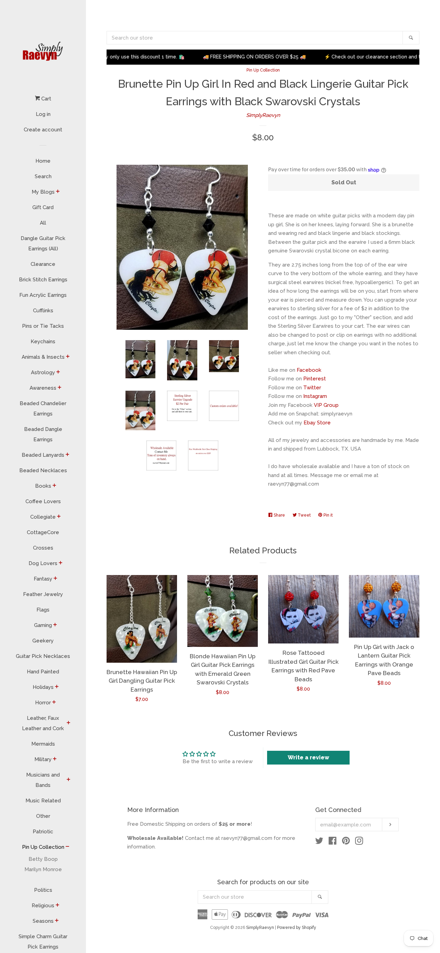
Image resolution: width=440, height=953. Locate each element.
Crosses (43, 548)
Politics (43, 890)
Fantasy (43, 579)
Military (43, 759)
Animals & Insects (43, 357)
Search (43, 176)
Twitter (312, 388)
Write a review (308, 757)
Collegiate (43, 517)
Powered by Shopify (296, 927)
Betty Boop (43, 859)
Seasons (43, 921)
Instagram (315, 396)
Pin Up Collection (43, 847)
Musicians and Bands (43, 780)
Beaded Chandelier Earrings (43, 408)
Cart (45, 99)
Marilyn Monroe (43, 869)
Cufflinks (43, 310)
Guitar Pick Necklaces (43, 656)
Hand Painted (43, 672)
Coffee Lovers (43, 501)
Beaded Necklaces (43, 470)
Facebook (309, 370)
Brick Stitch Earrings (43, 280)
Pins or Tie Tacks (43, 326)
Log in (43, 114)
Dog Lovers (43, 563)
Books (43, 486)
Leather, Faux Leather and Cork (43, 723)
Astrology (43, 372)
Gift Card (43, 207)
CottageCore (43, 532)
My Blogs (43, 192)
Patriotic (43, 832)
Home (43, 161)
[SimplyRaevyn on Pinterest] (346, 842)
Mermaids (43, 744)
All (43, 223)
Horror (43, 703)
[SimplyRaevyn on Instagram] (359, 842)
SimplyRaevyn (263, 115)
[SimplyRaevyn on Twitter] (319, 842)
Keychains (43, 341)
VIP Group (326, 405)
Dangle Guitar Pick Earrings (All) (43, 243)
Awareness (43, 388)
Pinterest (314, 379)
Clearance (43, 264)
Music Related (43, 801)
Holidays (43, 687)
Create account (43, 130)
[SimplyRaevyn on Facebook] (332, 842)
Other (43, 816)
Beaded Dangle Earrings (43, 434)
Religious (43, 905)
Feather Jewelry (43, 594)
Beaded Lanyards (43, 455)
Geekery (43, 641)
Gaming (43, 625)
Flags (43, 610)
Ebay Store (317, 423)
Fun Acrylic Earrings (43, 295)
